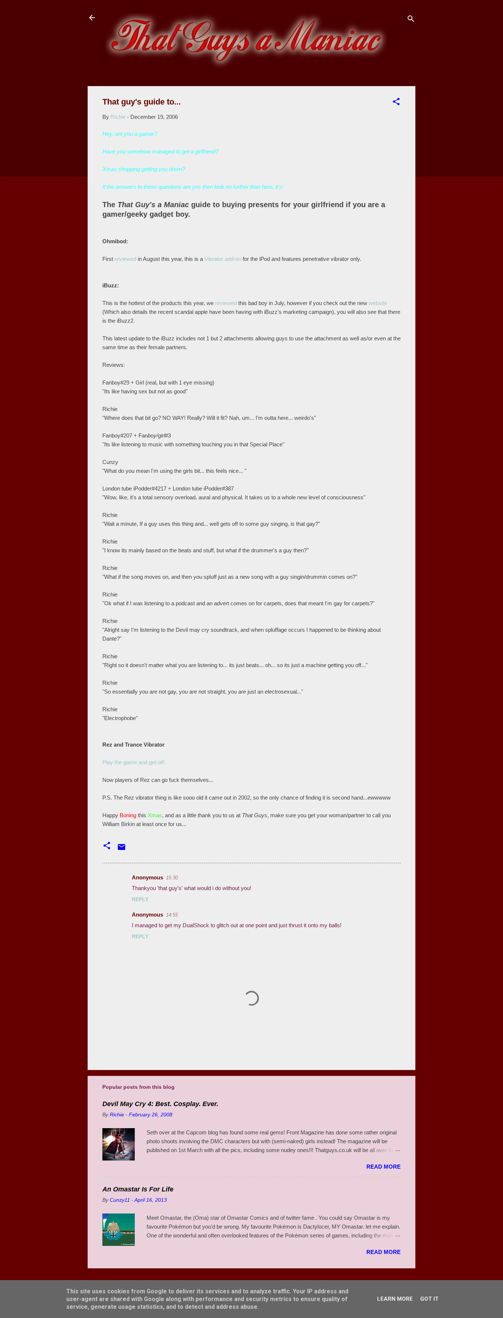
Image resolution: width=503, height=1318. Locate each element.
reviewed (125, 259)
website (378, 303)
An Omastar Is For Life (137, 1189)
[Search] (411, 20)
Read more (383, 1166)
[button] (396, 103)
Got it (429, 1299)
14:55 (172, 915)
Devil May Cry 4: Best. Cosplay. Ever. (160, 1104)
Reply (140, 899)
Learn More (395, 1299)
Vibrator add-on (222, 259)
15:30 (172, 878)
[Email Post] (121, 849)
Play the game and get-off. (133, 762)
